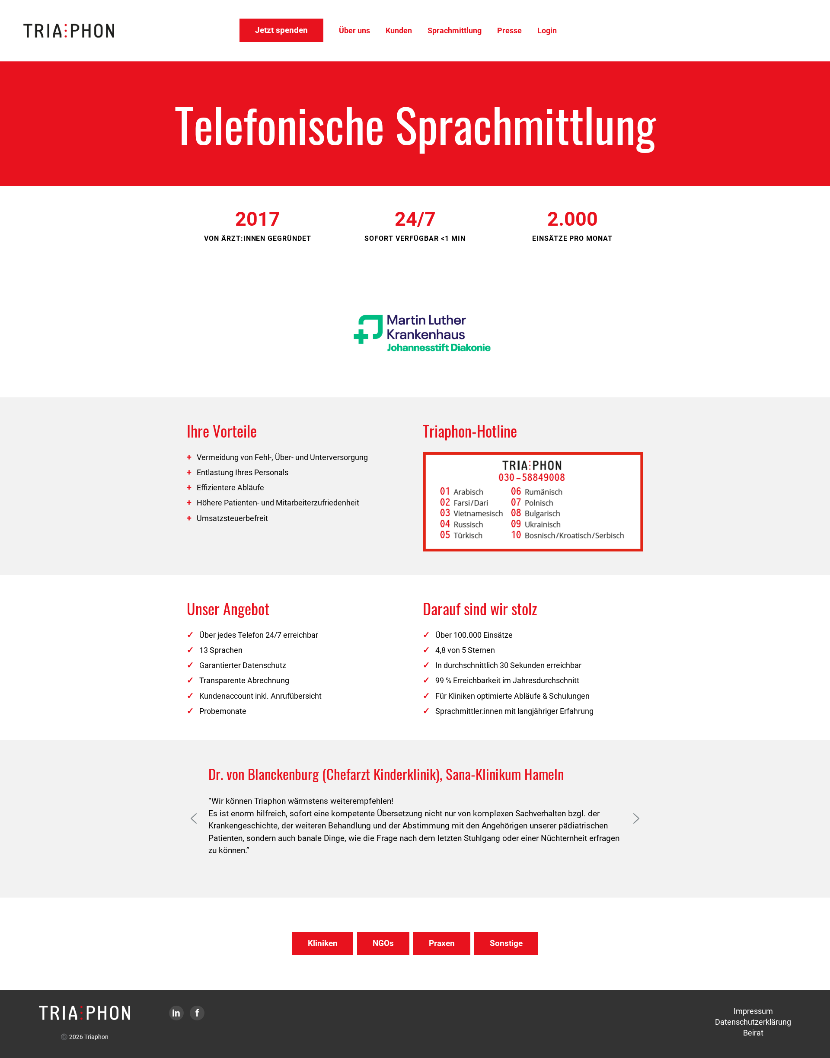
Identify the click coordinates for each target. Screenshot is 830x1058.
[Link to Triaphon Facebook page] (197, 1013)
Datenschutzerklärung (753, 1021)
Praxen (442, 943)
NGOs (383, 943)
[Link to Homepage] (84, 1011)
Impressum (753, 1011)
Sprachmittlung (455, 30)
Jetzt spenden (281, 30)
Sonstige (506, 943)
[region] (415, 333)
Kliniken (323, 943)
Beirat (753, 1032)
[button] (194, 818)
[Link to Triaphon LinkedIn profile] (176, 1013)
